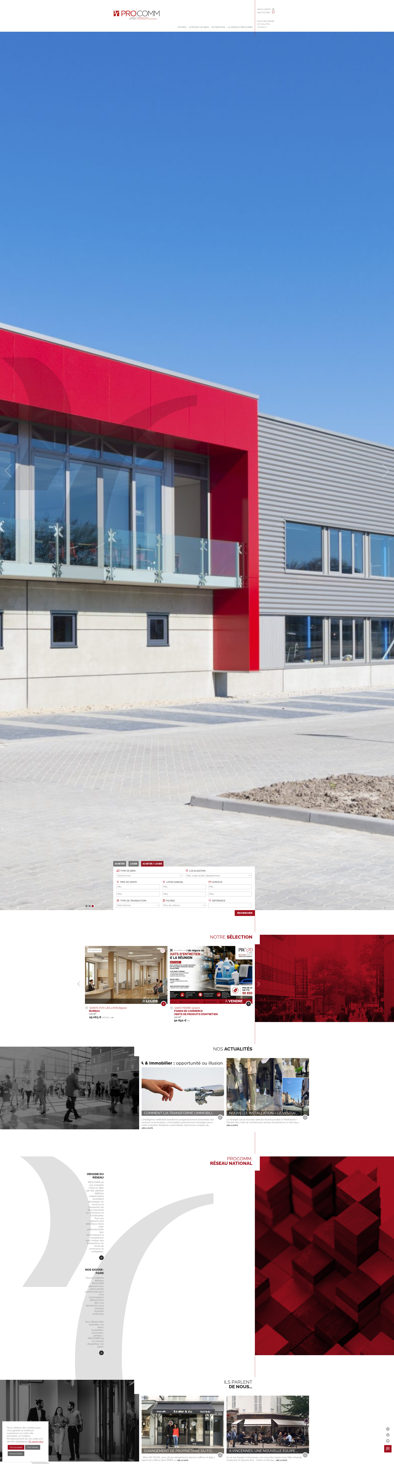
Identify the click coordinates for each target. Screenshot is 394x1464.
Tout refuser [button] (32, 1447)
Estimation (218, 27)
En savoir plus (36, 1441)
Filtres (170, 900)
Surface (216, 882)
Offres (182, 27)
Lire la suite (147, 1128)
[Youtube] (388, 1441)
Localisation (197, 870)
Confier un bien (199, 27)
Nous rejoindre (265, 21)
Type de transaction (133, 900)
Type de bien (127, 870)
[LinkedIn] (388, 1435)
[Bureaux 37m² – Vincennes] (163, 1005)
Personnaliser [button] (16, 1453)
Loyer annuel (174, 882)
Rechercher (244, 913)
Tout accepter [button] (16, 1447)
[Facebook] (388, 1429)
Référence (218, 900)
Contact (262, 27)
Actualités (263, 24)
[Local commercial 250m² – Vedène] (248, 1005)
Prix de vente (128, 882)
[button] (86, 906)
